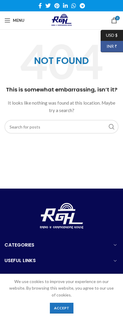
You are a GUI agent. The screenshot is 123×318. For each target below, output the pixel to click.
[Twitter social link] (48, 5)
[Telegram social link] (82, 5)
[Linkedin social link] (65, 5)
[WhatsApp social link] (74, 5)
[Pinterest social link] (57, 5)
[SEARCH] (112, 127)
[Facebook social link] (40, 5)
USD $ (109, 35)
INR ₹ (109, 46)
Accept (61, 308)
